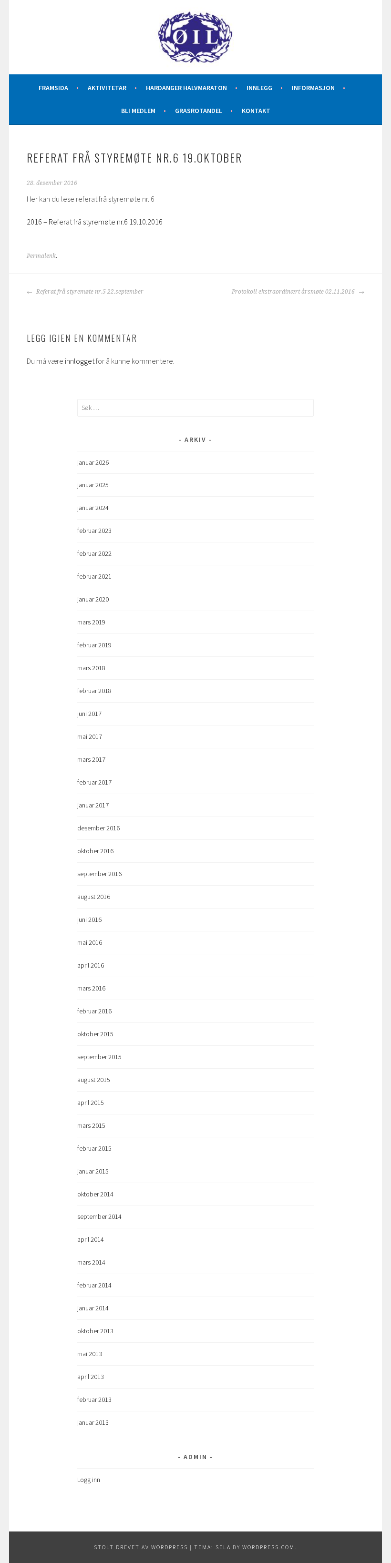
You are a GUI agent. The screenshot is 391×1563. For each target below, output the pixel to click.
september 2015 (99, 1056)
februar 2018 (94, 690)
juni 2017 (89, 713)
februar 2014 (94, 1285)
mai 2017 (89, 736)
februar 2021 (94, 576)
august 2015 (93, 1079)
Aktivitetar (107, 87)
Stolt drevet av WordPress (141, 1547)
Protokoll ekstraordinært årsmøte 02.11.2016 (294, 291)
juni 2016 (89, 919)
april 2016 (90, 965)
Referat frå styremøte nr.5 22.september (89, 291)
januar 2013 (93, 1422)
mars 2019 (91, 622)
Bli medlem (138, 110)
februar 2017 (94, 782)
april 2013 (90, 1376)
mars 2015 (91, 1125)
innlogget (79, 361)
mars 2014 (91, 1262)
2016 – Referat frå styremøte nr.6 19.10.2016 (95, 221)
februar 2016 (94, 1011)
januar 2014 (93, 1308)
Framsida (53, 87)
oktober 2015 (95, 1034)
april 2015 (90, 1102)
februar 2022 (94, 553)
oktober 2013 (95, 1331)
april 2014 (90, 1239)
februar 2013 (94, 1399)
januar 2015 (93, 1171)
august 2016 (93, 896)
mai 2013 (89, 1353)
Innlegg (259, 87)
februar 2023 (94, 530)
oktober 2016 (95, 851)
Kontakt (256, 110)
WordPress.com (268, 1547)
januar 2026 (93, 462)
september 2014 (99, 1216)
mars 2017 (91, 759)
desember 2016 (98, 828)
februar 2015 (94, 1148)
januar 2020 (93, 599)
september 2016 (99, 873)
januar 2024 (93, 507)
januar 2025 (93, 484)
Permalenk (41, 256)
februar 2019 (94, 645)
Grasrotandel (198, 110)
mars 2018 (91, 668)
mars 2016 (91, 988)
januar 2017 (93, 805)
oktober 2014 (95, 1194)
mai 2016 (89, 942)
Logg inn (88, 1479)
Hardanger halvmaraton (186, 87)
